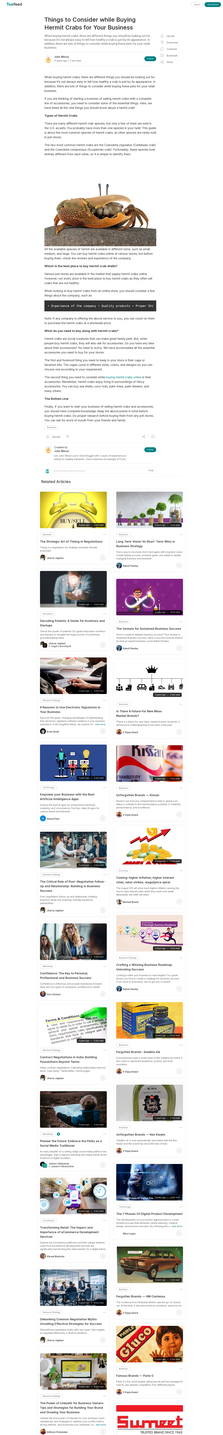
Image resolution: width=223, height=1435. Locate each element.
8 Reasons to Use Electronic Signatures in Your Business (70, 710)
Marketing (47, 966)
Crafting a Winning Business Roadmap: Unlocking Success (144, 967)
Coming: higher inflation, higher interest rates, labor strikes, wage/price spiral (145, 880)
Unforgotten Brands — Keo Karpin (140, 1134)
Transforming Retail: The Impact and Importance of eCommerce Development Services (69, 1232)
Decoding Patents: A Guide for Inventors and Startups (72, 623)
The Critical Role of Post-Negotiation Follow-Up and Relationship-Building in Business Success (73, 886)
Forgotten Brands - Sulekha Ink (138, 1052)
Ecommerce (48, 1220)
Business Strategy (127, 958)
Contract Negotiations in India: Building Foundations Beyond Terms (68, 1059)
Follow (150, 58)
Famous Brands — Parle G (134, 1375)
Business (51, 427)
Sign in (197, 4)
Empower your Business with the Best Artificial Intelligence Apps (67, 797)
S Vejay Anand (130, 732)
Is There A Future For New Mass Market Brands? (139, 714)
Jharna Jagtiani (55, 558)
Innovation (48, 614)
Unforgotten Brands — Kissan (137, 795)
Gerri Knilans (54, 994)
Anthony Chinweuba (57, 1432)
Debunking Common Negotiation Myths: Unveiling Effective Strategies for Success (71, 1322)
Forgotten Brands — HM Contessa (140, 1296)
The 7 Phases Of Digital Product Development (149, 1214)
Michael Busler (131, 902)
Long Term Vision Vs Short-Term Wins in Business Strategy (145, 544)
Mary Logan (129, 1233)
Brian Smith (53, 731)
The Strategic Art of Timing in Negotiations (71, 541)
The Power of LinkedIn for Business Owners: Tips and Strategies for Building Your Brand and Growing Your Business (72, 1407)
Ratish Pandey (130, 566)
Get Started (212, 4)
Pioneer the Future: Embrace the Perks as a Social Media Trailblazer (71, 1143)
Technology (125, 1207)
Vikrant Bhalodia (55, 1256)
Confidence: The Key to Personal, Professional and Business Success (65, 976)
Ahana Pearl (53, 819)
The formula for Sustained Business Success (148, 628)
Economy (123, 870)
